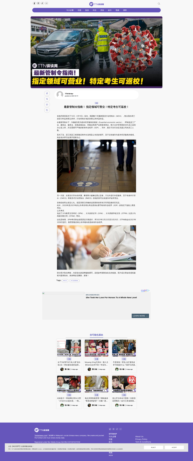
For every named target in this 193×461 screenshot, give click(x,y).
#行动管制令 (74, 280)
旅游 (87, 10)
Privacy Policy (141, 439)
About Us (139, 436)
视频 (117, 10)
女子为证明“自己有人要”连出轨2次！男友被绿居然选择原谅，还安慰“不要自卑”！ (69, 363)
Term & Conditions (143, 442)
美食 (102, 10)
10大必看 (70, 10)
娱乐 (110, 10)
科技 (94, 10)
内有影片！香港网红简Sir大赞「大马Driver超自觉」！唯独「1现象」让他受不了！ (69, 399)
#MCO (65, 280)
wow (111, 455)
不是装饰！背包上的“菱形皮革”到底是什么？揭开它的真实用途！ (124, 363)
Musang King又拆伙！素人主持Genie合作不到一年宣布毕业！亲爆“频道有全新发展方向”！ (96, 363)
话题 (79, 10)
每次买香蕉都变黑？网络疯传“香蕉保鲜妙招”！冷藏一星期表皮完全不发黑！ (96, 399)
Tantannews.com (41, 435)
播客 (125, 10)
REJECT (153, 447)
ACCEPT (174, 447)
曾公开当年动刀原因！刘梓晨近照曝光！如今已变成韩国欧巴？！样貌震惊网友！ (124, 399)
